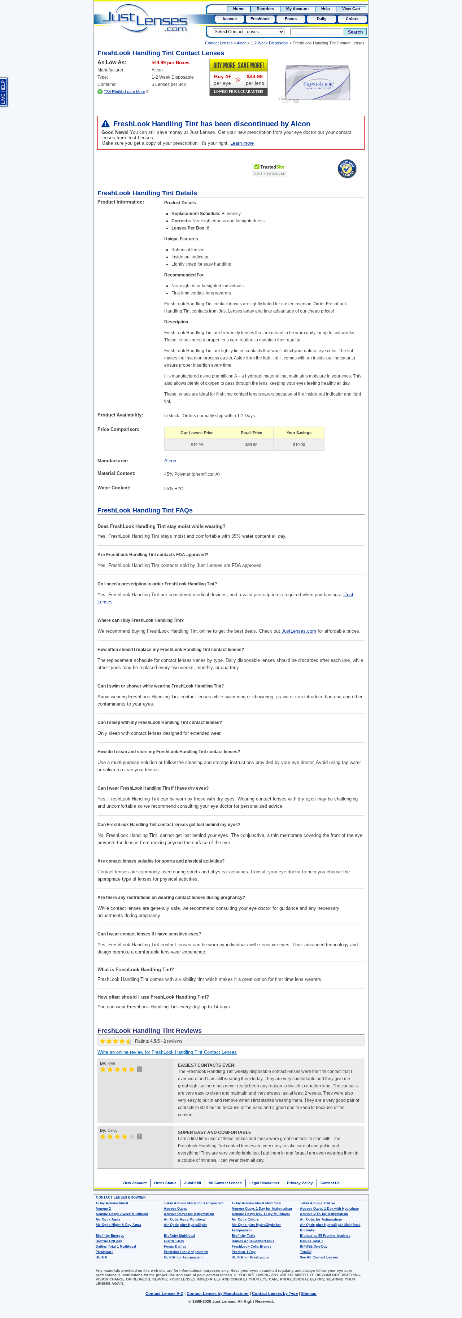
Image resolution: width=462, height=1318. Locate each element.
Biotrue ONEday (109, 1241)
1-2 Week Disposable (269, 43)
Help (325, 8)
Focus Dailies (175, 1246)
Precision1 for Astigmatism (186, 1252)
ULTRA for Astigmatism (183, 1257)
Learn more (242, 143)
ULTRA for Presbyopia (250, 1257)
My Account (297, 8)
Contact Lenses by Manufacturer (218, 1293)
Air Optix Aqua (108, 1219)
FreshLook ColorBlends (251, 1246)
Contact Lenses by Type (275, 1293)
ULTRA (101, 1257)
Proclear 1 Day (244, 1252)
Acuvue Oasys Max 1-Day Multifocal (261, 1214)
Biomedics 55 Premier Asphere (325, 1236)
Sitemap (309, 1293)
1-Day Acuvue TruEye (317, 1203)
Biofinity (307, 1230)
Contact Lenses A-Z (164, 1293)
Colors (352, 19)
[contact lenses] (138, 23)
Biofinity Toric (243, 1236)
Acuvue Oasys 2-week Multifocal (122, 1214)
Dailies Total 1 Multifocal (116, 1246)
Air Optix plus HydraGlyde (185, 1225)
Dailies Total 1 (311, 1241)
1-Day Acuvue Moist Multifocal (257, 1203)
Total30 (305, 1252)
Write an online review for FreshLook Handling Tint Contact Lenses (167, 1052)
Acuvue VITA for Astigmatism (324, 1214)
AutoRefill (192, 1183)
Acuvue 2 (103, 1208)
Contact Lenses (219, 43)
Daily (321, 19)
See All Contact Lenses (319, 1257)
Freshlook (260, 19)
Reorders (265, 8)
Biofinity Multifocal (179, 1236)
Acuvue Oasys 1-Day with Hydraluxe (329, 1208)
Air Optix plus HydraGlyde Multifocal (330, 1225)
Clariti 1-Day (174, 1241)
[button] (312, 170)
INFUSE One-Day (313, 1246)
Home (238, 8)
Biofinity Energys (110, 1236)
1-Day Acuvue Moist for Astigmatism (193, 1203)
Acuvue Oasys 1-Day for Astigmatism (262, 1208)
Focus (291, 19)
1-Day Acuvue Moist (112, 1203)
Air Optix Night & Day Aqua (118, 1225)
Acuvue (229, 19)
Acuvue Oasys (175, 1208)
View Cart (351, 8)
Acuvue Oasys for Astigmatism (189, 1214)
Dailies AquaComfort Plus (253, 1241)
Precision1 (104, 1252)
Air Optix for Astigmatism (321, 1219)
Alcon (242, 43)
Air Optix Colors (245, 1219)
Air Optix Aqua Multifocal (185, 1219)
